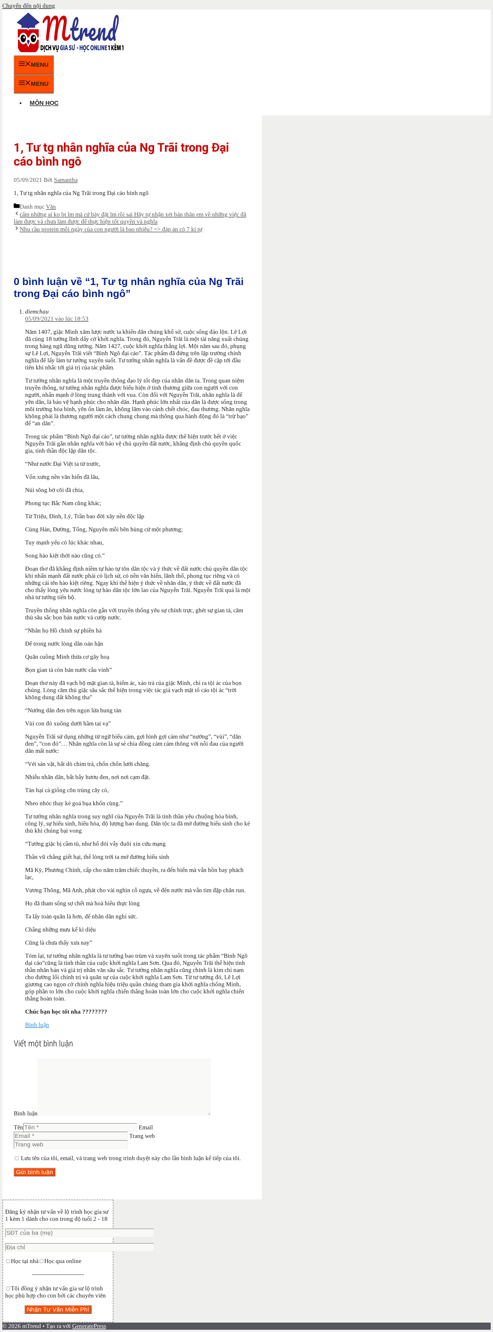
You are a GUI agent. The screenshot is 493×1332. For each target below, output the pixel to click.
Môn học (44, 102)
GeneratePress (89, 1326)
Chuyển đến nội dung (28, 5)
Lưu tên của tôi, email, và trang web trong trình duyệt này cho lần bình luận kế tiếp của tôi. (131, 1158)
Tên (18, 1127)
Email (146, 1127)
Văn (51, 206)
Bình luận (37, 1024)
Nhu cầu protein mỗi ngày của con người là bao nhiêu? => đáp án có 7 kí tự (111, 229)
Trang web (142, 1135)
